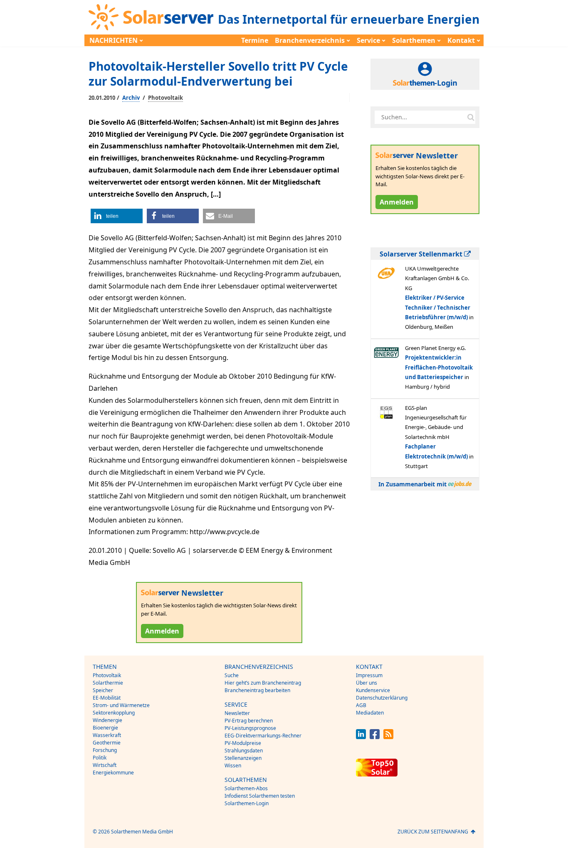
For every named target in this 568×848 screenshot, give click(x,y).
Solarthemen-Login (247, 803)
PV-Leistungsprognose (250, 728)
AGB (361, 705)
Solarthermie (108, 682)
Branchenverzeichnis (310, 40)
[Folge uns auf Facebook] (375, 737)
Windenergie (107, 720)
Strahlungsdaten (244, 750)
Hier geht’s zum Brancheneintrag (263, 682)
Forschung (105, 750)
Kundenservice (373, 690)
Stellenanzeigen (243, 758)
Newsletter (237, 713)
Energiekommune (113, 772)
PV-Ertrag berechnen (249, 720)
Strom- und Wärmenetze (121, 705)
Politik (99, 757)
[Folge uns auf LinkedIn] (361, 737)
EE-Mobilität (107, 697)
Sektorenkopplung (114, 712)
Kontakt (461, 40)
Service (368, 40)
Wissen (233, 765)
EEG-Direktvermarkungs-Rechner (263, 735)
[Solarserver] (151, 17)
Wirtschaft (104, 765)
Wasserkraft (107, 735)
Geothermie (107, 742)
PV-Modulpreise (243, 743)
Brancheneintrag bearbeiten (257, 690)
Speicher (103, 690)
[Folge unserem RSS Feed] (388, 737)
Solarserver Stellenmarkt (422, 254)
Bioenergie (105, 727)
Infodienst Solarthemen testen (260, 795)
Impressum (369, 675)
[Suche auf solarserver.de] (470, 117)
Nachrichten (113, 40)
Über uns (366, 682)
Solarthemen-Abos (246, 788)
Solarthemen (413, 40)
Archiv (131, 97)
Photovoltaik (165, 97)
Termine (254, 40)
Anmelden (162, 631)
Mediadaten (370, 712)
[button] (117, 216)
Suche (232, 675)
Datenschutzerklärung (381, 697)
